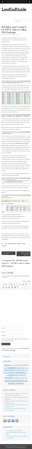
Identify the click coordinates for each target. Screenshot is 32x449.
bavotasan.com (22, 447)
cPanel (5, 368)
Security (9, 377)
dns (6, 243)
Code (28, 281)
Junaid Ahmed (8, 404)
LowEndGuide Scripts (25, 237)
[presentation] (6, 284)
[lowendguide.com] (15, 8)
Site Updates (17, 378)
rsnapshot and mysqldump (12, 395)
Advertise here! (7, 356)
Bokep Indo (7, 397)
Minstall (6, 372)
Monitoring (11, 372)
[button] (6, 284)
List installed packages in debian (14, 430)
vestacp (4, 245)
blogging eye (8, 401)
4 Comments (17, 34)
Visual (24, 281)
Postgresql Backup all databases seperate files (16, 393)
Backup (7, 365)
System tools (24, 378)
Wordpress (20, 383)
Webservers (22, 381)
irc (15, 370)
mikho (4, 34)
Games (26, 368)
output (23, 243)
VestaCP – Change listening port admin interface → (25, 254)
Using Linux (10, 380)
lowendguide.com (15, 445)
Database (12, 367)
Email (3, 331)
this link (15, 235)
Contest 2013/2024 (21, 365)
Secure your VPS (20, 375)
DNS (18, 368)
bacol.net (7, 408)
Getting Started (9, 370)
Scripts (11, 375)
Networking (4, 24)
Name (3, 328)
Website (4, 335)
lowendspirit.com (22, 370)
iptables (19, 243)
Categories (13, 365)
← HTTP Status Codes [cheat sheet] (8, 253)
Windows (11, 383)
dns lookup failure (12, 243)
